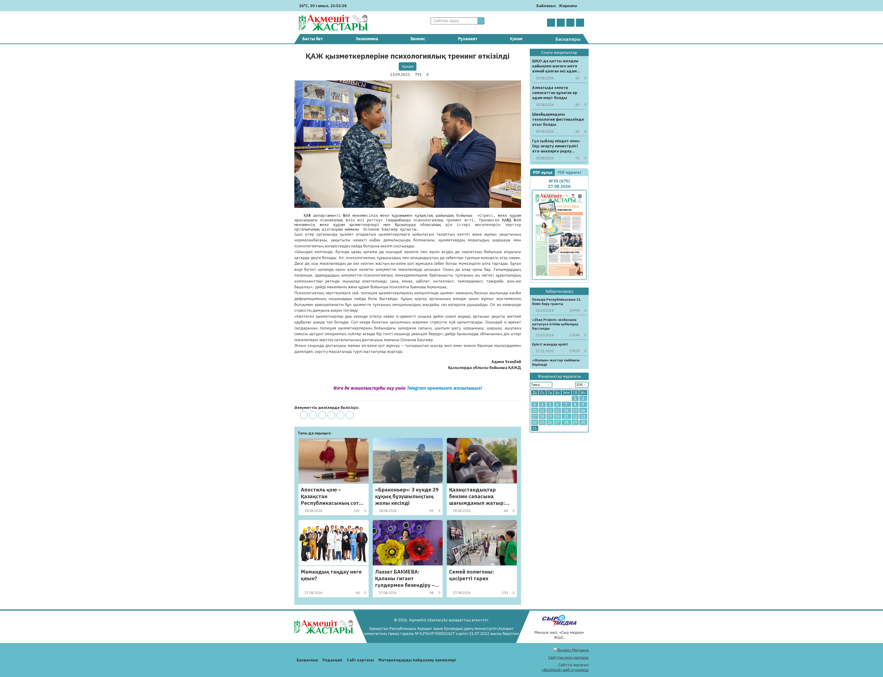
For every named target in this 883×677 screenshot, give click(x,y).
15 (575, 410)
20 (557, 416)
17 (534, 416)
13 (557, 410)
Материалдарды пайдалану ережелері (417, 660)
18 (542, 416)
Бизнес (418, 38)
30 (583, 422)
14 (566, 410)
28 (566, 422)
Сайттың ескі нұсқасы (568, 657)
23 (583, 416)
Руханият (467, 38)
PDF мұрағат (570, 172)
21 (566, 416)
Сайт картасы (360, 660)
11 (542, 410)
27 (557, 422)
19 (550, 416)
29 (575, 422)
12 (550, 410)
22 (575, 416)
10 (534, 410)
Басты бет (312, 38)
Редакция (332, 660)
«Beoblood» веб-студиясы (565, 669)
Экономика (367, 38)
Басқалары (568, 39)
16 (583, 410)
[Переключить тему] (582, 5)
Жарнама (568, 5)
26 (550, 422)
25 (542, 422)
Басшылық (307, 660)
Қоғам (516, 38)
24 (534, 422)
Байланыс (546, 5)
